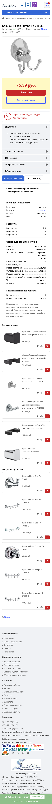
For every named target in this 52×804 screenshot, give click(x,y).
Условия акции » (32, 801)
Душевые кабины (12, 685)
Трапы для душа (11, 708)
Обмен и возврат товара (15, 675)
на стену (42, 210)
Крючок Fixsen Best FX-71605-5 (31, 524)
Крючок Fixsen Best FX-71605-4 (31, 501)
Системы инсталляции (14, 692)
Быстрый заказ (26, 100)
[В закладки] (37, 346)
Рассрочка (12, 158)
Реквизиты (9, 652)
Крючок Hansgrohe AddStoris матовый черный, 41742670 (34, 333)
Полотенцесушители (13, 705)
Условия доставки (12, 662)
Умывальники (10, 698)
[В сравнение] (41, 346)
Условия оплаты (11, 665)
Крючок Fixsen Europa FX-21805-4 (32, 571)
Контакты (8, 645)
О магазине (9, 638)
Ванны (7, 688)
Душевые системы (12, 712)
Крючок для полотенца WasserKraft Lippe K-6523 (32, 380)
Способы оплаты (15, 151)
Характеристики (14, 178)
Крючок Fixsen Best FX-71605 (31, 477)
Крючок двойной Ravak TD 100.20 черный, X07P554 (33, 426)
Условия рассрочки (12, 668)
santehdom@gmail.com (12, 728)
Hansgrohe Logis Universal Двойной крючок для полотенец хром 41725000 (33, 405)
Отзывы (7, 648)
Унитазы (8, 695)
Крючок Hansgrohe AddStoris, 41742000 (30, 450)
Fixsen (7, 617)
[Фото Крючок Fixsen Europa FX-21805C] (26, 56)
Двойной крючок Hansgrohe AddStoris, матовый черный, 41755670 (34, 358)
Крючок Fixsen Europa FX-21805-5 (32, 594)
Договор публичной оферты (16, 672)
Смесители (8, 702)
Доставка (11, 127)
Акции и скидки (14, 171)
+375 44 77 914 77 (10, 722)
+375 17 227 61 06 (10, 725)
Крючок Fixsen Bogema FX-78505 (33, 547)
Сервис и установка (16, 164)
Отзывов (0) (35, 178)
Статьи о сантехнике (13, 642)
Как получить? (20, 118)
